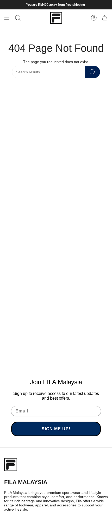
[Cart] (104, 18)
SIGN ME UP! (56, 429)
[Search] (92, 72)
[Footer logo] (10, 464)
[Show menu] (7, 18)
